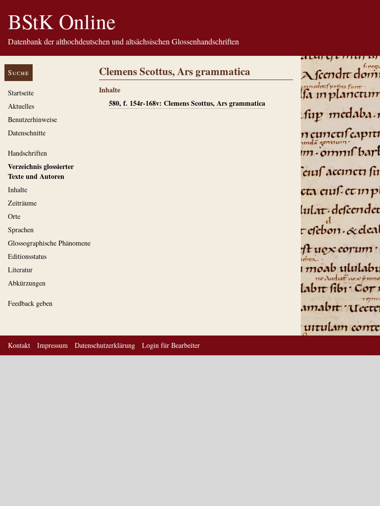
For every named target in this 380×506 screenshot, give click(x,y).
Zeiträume (22, 203)
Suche (18, 72)
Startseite (21, 92)
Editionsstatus (27, 256)
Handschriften (27, 153)
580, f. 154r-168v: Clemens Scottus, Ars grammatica (187, 103)
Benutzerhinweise (32, 119)
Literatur (20, 269)
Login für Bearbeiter (171, 345)
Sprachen (21, 229)
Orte (14, 216)
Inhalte (17, 189)
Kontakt (19, 345)
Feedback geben (30, 303)
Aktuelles (21, 106)
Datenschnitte (27, 132)
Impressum (52, 345)
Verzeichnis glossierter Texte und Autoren (41, 171)
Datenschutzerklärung (105, 345)
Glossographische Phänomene (49, 243)
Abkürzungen (27, 283)
